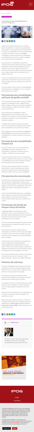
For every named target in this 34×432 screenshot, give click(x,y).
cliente (3, 74)
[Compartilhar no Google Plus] (7, 41)
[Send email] (14, 41)
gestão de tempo (7, 211)
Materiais (17, 400)
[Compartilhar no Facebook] (2, 41)
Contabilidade (8, 13)
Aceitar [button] (14, 428)
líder (26, 46)
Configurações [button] (6, 428)
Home (3, 13)
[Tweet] (5, 41)
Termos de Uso (22, 419)
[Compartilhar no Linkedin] (12, 41)
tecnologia (23, 53)
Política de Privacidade (9, 419)
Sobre (17, 397)
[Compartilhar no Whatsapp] (9, 41)
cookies (10, 408)
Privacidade (16, 422)
